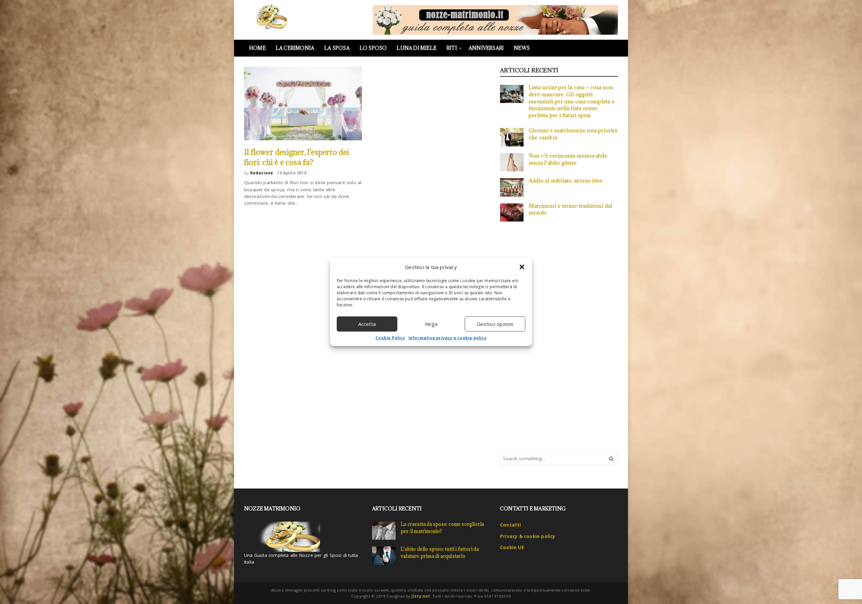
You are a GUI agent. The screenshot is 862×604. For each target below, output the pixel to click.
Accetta (367, 324)
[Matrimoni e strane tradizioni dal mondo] (512, 212)
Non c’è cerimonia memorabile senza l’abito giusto (568, 159)
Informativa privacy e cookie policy (447, 337)
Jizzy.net (420, 596)
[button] (522, 267)
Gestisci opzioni (495, 324)
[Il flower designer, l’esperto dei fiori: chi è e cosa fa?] (303, 103)
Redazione (261, 172)
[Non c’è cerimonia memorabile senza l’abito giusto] (512, 162)
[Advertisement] (550, 336)
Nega (431, 324)
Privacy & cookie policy (528, 536)
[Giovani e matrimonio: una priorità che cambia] (512, 137)
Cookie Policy (390, 337)
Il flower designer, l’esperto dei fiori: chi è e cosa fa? (296, 157)
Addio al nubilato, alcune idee (565, 180)
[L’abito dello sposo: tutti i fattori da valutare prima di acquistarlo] (384, 555)
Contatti (510, 525)
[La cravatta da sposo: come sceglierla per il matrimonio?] (384, 531)
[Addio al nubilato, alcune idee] (512, 187)
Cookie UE (512, 547)
